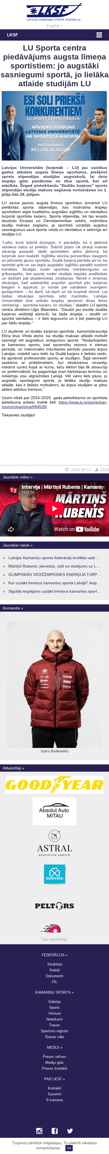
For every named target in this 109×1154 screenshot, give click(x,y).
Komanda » (13, 608)
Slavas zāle (54, 1037)
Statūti (54, 970)
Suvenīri (54, 1094)
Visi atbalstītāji (54, 939)
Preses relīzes (54, 1057)
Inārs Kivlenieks (54, 751)
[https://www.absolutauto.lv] (54, 825)
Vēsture (54, 1013)
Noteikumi (54, 1019)
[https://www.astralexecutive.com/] (54, 857)
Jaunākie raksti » (18, 545)
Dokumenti (54, 976)
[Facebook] (55, 1131)
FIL (54, 982)
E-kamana (54, 1100)
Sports (54, 1007)
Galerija (54, 1002)
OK (69, 1148)
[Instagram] (39, 1131)
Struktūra (54, 964)
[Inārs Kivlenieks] (54, 746)
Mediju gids (54, 1062)
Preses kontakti (54, 1068)
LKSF (12, 35)
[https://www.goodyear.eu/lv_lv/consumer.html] (54, 793)
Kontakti (54, 1088)
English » (54, 25)
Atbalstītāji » (13, 768)
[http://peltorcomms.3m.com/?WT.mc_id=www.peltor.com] (54, 920)
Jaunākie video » (18, 477)
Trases (54, 1025)
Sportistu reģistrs (54, 1031)
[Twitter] (70, 1131)
